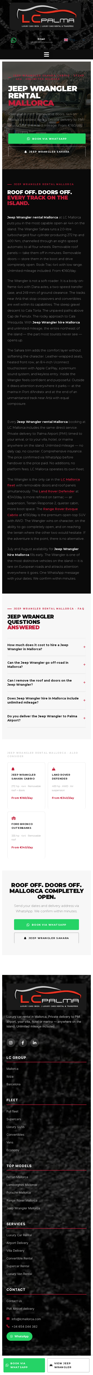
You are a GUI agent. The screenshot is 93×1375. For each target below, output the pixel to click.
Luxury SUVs (15, 1127)
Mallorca (12, 1068)
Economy (12, 1150)
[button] (46, 54)
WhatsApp (21, 1336)
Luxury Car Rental (19, 1235)
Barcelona (13, 1084)
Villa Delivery (15, 1250)
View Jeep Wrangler (62, 1365)
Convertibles (15, 1134)
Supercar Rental (17, 1266)
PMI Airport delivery (20, 1308)
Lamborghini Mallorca (21, 1184)
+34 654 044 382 (24, 1326)
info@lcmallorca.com (26, 1319)
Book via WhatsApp (19, 1365)
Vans (9, 1142)
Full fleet (12, 1111)
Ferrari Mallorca (17, 1177)
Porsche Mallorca (18, 1192)
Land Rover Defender (57, 491)
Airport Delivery (17, 1243)
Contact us (14, 1301)
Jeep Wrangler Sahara (49, 151)
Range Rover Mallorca (21, 1200)
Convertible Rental (19, 1258)
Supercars (13, 1119)
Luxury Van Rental (19, 1274)
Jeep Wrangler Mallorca (23, 1208)
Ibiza (9, 1076)
